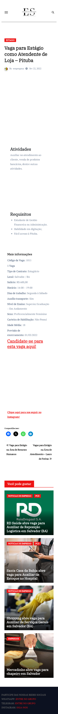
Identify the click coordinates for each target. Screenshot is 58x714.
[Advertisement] (29, 110)
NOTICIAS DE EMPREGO (19, 495)
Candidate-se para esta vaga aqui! (25, 343)
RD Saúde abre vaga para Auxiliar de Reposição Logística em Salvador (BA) (27, 527)
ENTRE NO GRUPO (26, 699)
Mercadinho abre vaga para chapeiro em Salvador (27, 671)
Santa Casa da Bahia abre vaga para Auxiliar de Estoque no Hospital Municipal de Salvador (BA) (27, 576)
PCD (37, 495)
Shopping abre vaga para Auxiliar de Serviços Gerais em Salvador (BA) (27, 622)
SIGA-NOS (22, 707)
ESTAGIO (10, 40)
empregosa (18, 68)
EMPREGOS (13, 638)
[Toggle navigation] (6, 12)
